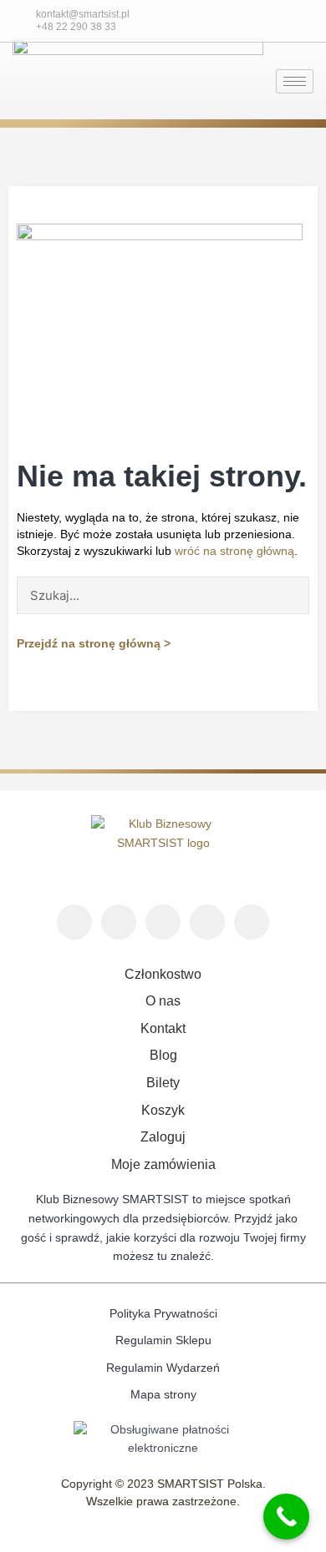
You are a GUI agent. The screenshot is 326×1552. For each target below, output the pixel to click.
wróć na (195, 551)
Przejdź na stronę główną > (94, 643)
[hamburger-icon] (294, 81)
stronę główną (255, 551)
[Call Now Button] (286, 1516)
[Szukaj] (289, 595)
